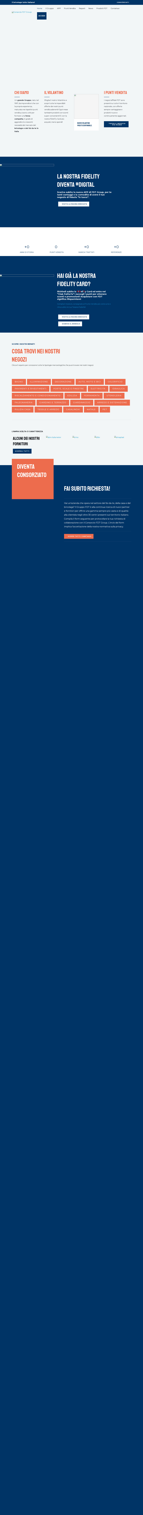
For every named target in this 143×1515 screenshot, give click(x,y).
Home (39, 8)
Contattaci (115, 8)
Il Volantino (53, 92)
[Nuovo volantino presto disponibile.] (86, 106)
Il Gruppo (50, 8)
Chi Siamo (21, 92)
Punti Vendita (70, 8)
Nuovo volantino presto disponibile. (84, 124)
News (90, 8)
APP (59, 8)
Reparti (82, 8)
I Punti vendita (115, 92)
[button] (123, 2)
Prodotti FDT (101, 8)
